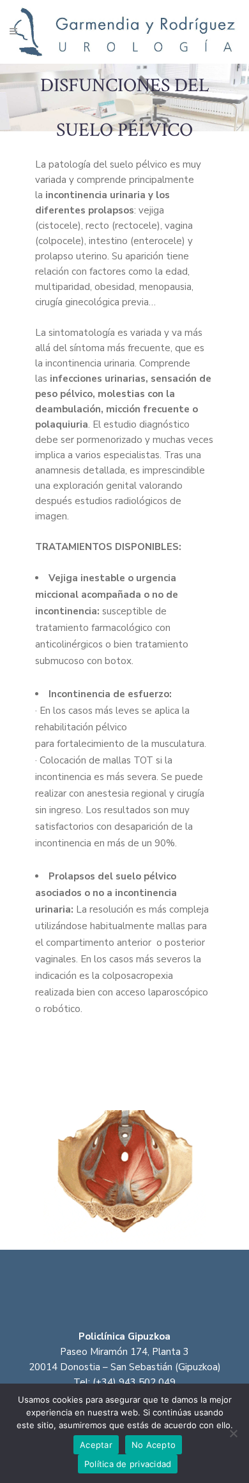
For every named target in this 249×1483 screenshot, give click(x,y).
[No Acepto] (233, 1433)
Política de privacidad (128, 1464)
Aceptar (96, 1445)
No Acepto (154, 1445)
